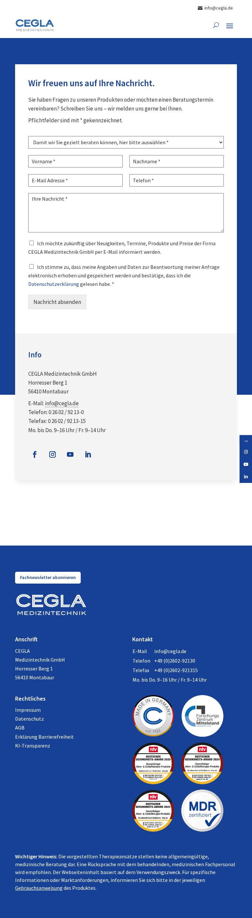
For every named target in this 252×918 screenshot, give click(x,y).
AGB (20, 727)
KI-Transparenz (32, 745)
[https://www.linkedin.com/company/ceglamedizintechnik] (246, 476)
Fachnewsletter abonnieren (48, 577)
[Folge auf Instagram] (52, 454)
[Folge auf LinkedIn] (87, 454)
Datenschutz (29, 718)
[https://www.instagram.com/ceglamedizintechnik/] (246, 452)
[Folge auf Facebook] (34, 454)
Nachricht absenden (57, 302)
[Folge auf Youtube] (70, 454)
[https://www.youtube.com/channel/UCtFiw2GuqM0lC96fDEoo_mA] (246, 464)
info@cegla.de (62, 403)
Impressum (28, 710)
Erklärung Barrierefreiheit (44, 736)
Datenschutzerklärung (53, 284)
